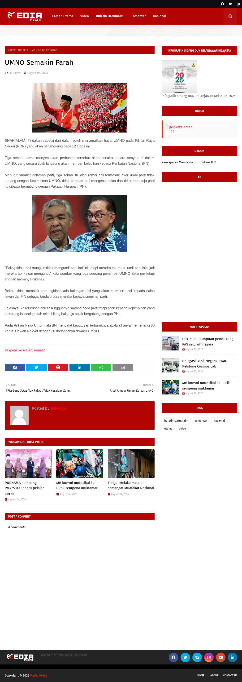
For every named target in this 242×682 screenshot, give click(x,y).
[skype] (197, 657)
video (182, 428)
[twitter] (230, 4)
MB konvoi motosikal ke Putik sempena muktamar (77, 485)
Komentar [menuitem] (138, 16)
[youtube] (220, 657)
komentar (200, 420)
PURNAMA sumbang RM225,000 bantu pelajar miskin (24, 488)
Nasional (219, 420)
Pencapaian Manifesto (177, 162)
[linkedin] (232, 657)
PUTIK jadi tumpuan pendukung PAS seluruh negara (207, 341)
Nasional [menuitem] (159, 16)
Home (12, 50)
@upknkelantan (180, 127)
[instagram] (238, 4)
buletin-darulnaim (176, 420)
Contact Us (230, 675)
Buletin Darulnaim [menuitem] (110, 16)
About (214, 675)
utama (22, 50)
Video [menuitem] (84, 16)
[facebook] (222, 4)
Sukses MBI (208, 162)
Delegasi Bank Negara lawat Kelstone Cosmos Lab (204, 363)
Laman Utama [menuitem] (62, 16)
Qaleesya (15, 73)
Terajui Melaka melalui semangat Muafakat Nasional (131, 485)
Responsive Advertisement (25, 350)
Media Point (38, 675)
